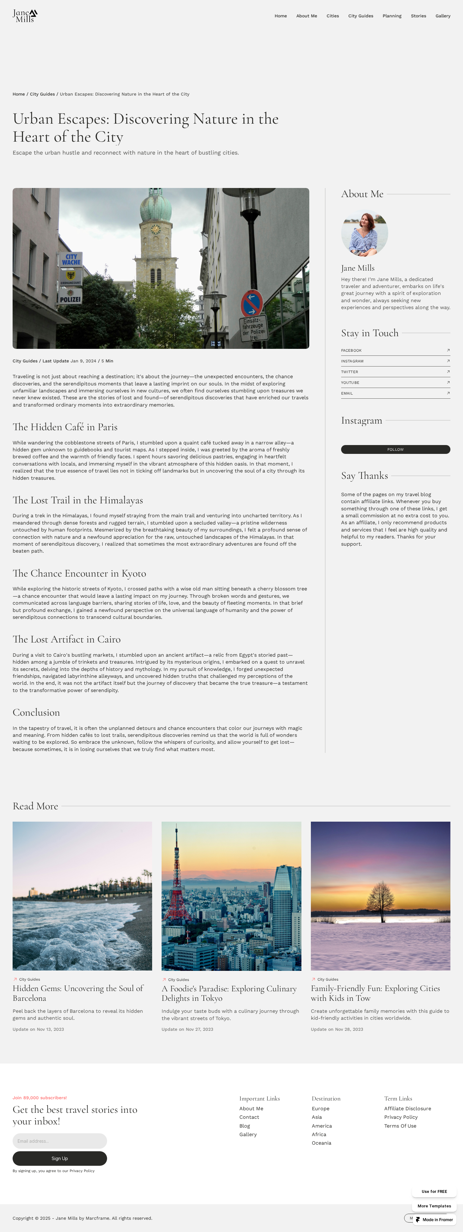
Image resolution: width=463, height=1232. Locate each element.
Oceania (321, 1143)
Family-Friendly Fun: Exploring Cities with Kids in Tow (376, 993)
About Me (251, 1109)
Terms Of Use (400, 1126)
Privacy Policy (401, 1117)
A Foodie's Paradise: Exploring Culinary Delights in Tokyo (230, 993)
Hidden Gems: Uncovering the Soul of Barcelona (79, 993)
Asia (317, 1117)
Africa (319, 1134)
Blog (244, 1126)
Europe (320, 1109)
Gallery (248, 1134)
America (322, 1126)
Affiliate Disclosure (407, 1109)
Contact (249, 1117)
